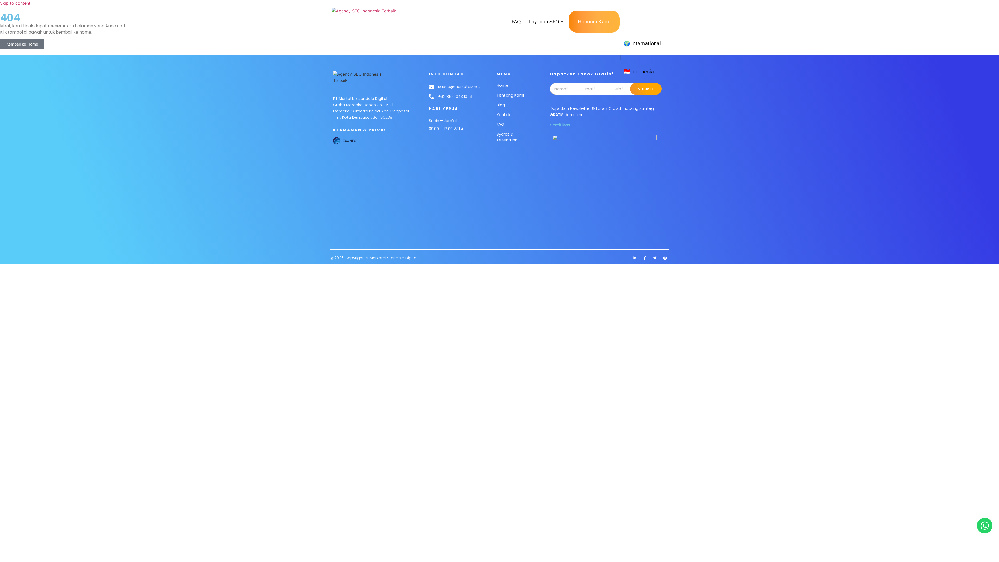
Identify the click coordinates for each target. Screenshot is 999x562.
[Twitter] (654, 258)
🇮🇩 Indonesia (639, 71)
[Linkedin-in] (634, 258)
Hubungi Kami (594, 21)
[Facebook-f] (644, 258)
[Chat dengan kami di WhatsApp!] (984, 525)
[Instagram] (665, 258)
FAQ (516, 21)
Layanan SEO (544, 21)
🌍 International (642, 43)
